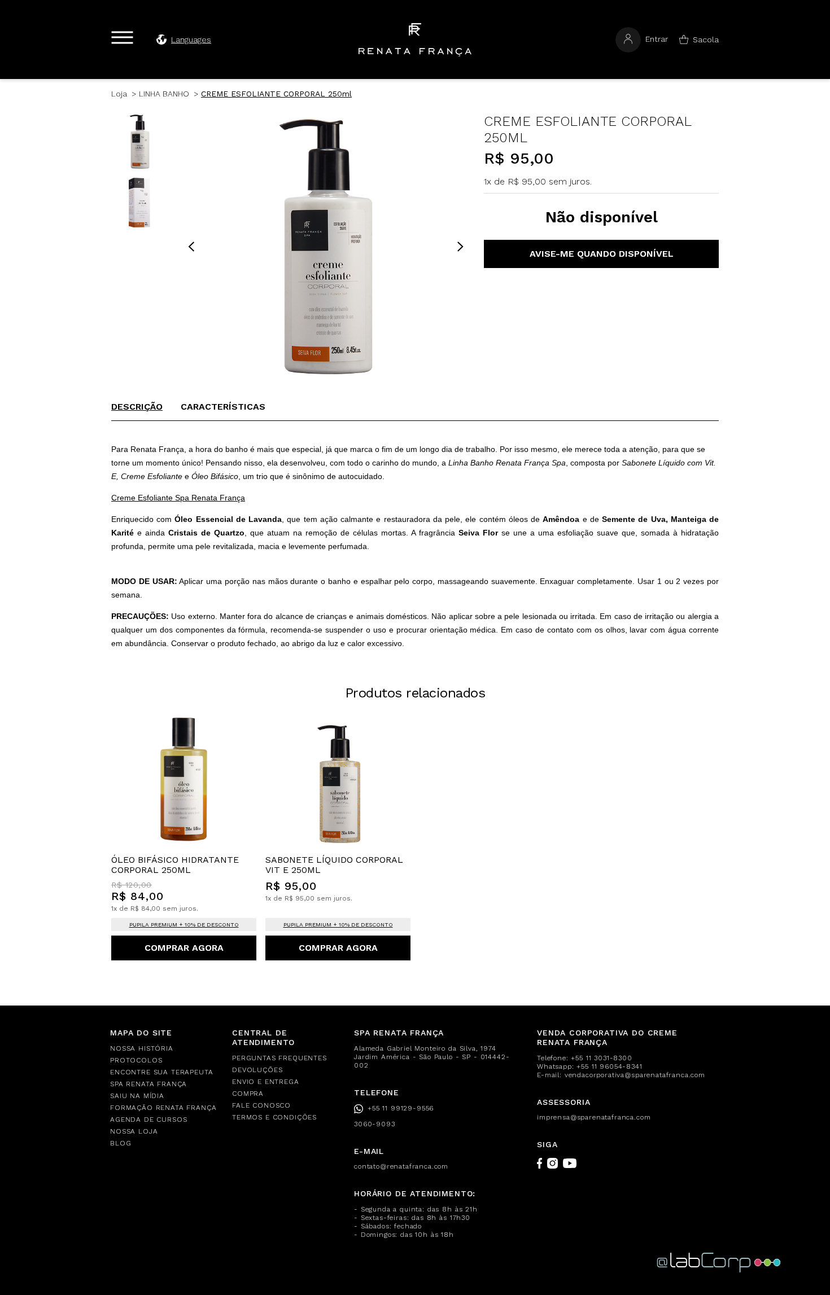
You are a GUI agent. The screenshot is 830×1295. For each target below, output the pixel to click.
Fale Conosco (261, 1105)
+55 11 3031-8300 (601, 1058)
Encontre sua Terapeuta (161, 1072)
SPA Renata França (148, 1084)
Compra (248, 1094)
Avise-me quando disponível (602, 253)
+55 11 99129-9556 (401, 1108)
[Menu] (122, 37)
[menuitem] (164, 1048)
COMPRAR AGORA (184, 947)
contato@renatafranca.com (401, 1166)
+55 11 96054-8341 (609, 1066)
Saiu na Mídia (137, 1096)
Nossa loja (134, 1131)
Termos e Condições (274, 1117)
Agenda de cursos (148, 1119)
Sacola (706, 39)
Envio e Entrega (265, 1082)
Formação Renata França (163, 1108)
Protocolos (136, 1060)
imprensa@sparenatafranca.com (594, 1117)
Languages (191, 39)
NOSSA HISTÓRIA (141, 1048)
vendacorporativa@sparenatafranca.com (635, 1075)
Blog (120, 1143)
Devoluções (257, 1070)
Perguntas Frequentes (279, 1058)
